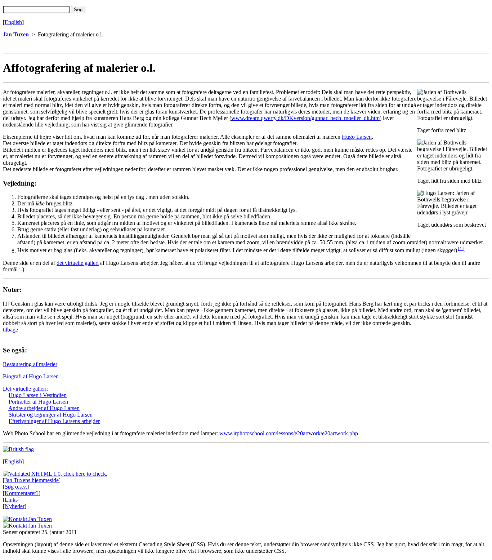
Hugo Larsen (357, 137)
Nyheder (14, 506)
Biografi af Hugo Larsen (31, 376)
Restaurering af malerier (30, 364)
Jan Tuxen (16, 34)
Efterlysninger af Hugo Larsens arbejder (54, 421)
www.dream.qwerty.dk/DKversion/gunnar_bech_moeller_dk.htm (305, 118)
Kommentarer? (22, 493)
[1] (461, 248)
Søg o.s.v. (16, 487)
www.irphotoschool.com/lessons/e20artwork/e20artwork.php (288, 433)
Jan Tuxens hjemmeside (32, 480)
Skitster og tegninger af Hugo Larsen (51, 415)
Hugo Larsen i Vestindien (38, 395)
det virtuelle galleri (78, 263)
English (13, 22)
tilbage (10, 329)
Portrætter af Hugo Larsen (38, 402)
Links (11, 500)
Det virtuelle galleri (24, 389)
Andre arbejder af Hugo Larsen (44, 408)
